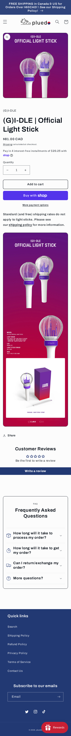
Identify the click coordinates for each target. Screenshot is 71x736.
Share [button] (12, 435)
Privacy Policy (18, 653)
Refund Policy (17, 644)
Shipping (7, 144)
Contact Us (15, 670)
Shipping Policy (18, 635)
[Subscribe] (59, 696)
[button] (5, 22)
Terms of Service (19, 661)
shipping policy (20, 224)
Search (12, 626)
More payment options (36, 205)
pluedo (39, 730)
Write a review (35, 471)
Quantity (8, 162)
